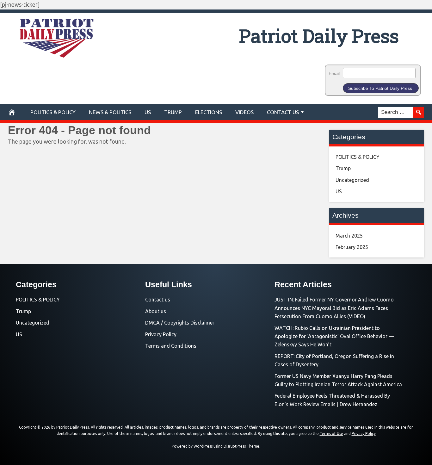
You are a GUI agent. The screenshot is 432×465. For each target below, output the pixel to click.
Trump (173, 112)
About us (155, 311)
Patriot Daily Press (319, 35)
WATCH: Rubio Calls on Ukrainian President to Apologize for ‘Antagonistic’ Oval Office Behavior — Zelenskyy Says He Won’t (334, 336)
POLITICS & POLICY (53, 112)
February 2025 (352, 247)
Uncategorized (352, 180)
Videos (244, 112)
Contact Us (283, 112)
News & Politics (110, 112)
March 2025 (349, 236)
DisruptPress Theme (241, 446)
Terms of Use (331, 433)
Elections (208, 112)
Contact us (157, 299)
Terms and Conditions (170, 346)
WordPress (203, 446)
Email (334, 73)
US (148, 112)
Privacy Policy (160, 334)
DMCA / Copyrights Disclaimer (179, 323)
